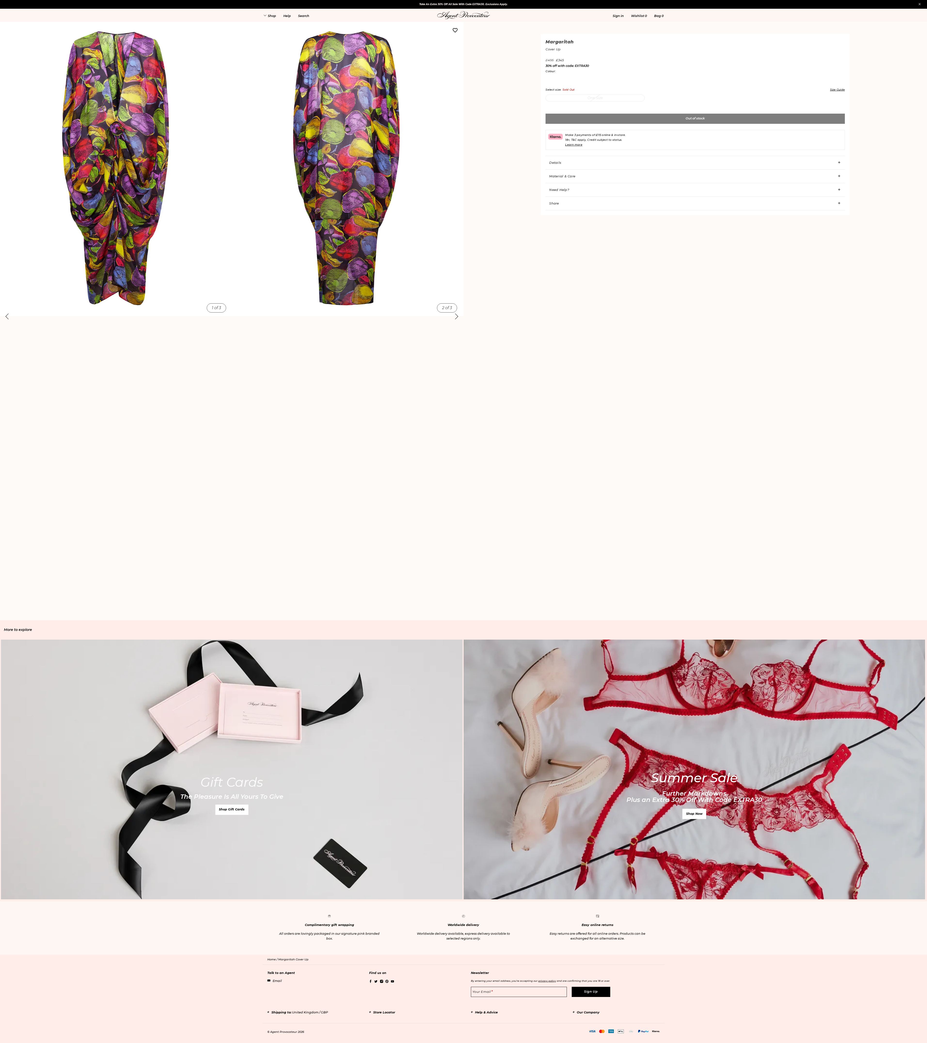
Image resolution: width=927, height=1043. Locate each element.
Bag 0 (659, 16)
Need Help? (559, 190)
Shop (272, 16)
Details (555, 163)
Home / (272, 959)
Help (287, 16)
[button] (618, 16)
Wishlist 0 (639, 16)
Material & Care (562, 176)
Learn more (573, 144)
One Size (595, 98)
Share (554, 203)
